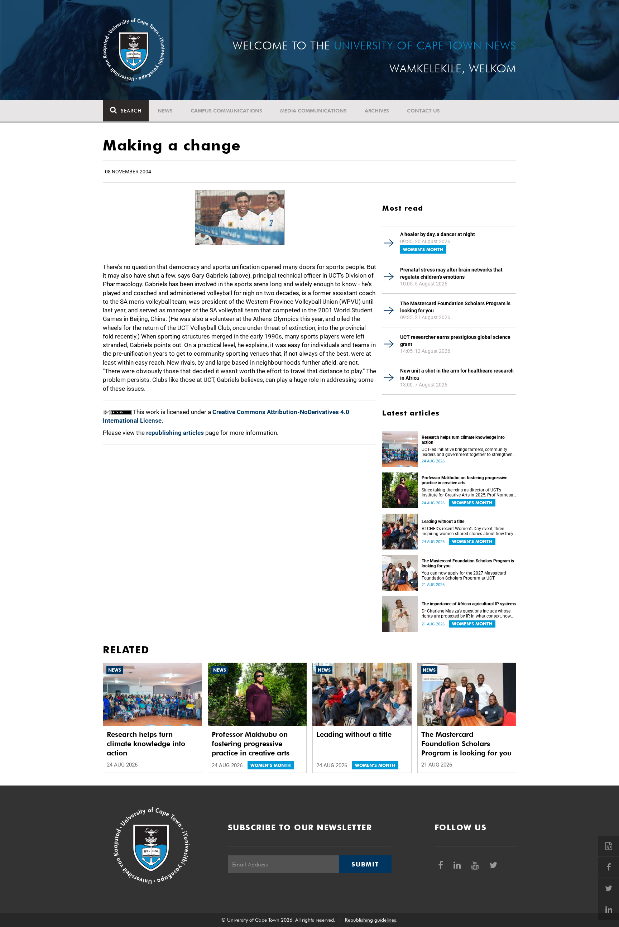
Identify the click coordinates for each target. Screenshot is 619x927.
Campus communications (226, 111)
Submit (365, 864)
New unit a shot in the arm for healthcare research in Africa (457, 374)
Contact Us (423, 111)
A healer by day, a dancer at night (437, 234)
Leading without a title (443, 521)
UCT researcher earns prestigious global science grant (455, 340)
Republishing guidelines (370, 920)
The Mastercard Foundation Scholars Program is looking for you (455, 307)
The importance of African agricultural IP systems (469, 603)
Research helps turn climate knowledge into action (463, 440)
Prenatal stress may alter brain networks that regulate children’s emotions (451, 273)
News (165, 111)
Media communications (313, 111)
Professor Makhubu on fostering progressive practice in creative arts (464, 480)
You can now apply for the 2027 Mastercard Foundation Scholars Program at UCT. (464, 576)
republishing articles (175, 432)
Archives (377, 111)
